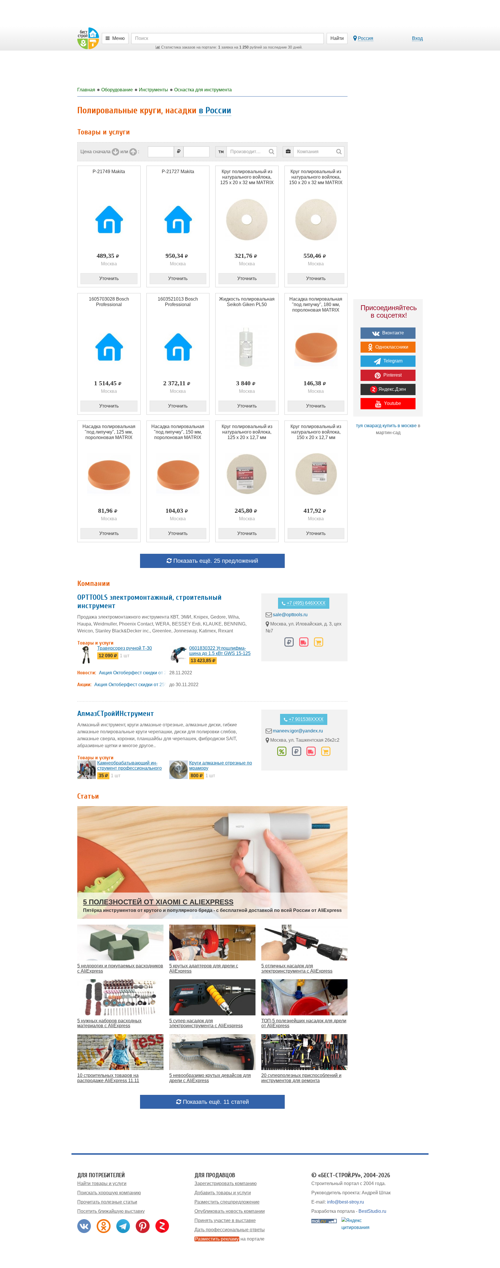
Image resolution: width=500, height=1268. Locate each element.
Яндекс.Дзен (391, 389)
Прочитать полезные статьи (107, 1201)
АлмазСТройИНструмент (115, 713)
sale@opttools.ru (290, 614)
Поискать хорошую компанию (109, 1192)
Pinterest (392, 375)
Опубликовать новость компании (229, 1211)
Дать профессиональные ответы (229, 1229)
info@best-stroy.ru (345, 1201)
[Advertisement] (388, 541)
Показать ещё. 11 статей (215, 1102)
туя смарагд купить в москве (386, 425)
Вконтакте (392, 332)
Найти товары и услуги (101, 1183)
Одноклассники (391, 347)
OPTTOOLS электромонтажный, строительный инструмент (149, 601)
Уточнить (109, 278)
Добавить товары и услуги (222, 1192)
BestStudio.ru (372, 1211)
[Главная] (88, 38)
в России (215, 110)
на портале (229, 1238)
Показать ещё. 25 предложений (215, 561)
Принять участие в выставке (225, 1220)
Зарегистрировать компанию (225, 1183)
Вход (417, 38)
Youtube (392, 403)
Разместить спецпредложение (227, 1201)
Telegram (392, 360)
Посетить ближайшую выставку (111, 1211)
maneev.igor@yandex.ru (298, 730)
